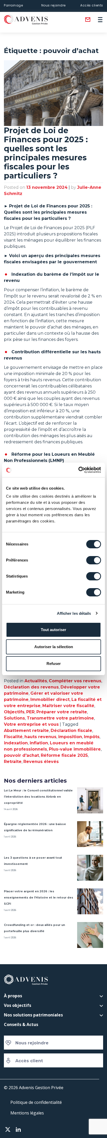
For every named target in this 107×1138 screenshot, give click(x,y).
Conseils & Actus (21, 1024)
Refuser (53, 663)
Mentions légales (27, 1113)
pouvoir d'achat (21, 755)
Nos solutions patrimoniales (33, 1015)
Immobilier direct (50, 699)
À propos (13, 996)
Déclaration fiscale (71, 730)
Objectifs (14, 711)
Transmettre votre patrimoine (60, 718)
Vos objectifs (17, 1005)
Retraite (13, 761)
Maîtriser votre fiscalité (68, 705)
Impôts (91, 736)
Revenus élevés (41, 761)
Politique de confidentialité (36, 1102)
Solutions (14, 718)
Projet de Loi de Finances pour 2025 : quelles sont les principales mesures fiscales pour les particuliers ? (46, 153)
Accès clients (91, 5)
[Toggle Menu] (102, 19)
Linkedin (18, 1129)
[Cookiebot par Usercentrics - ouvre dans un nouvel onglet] (78, 470)
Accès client (29, 1060)
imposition (70, 736)
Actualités (35, 680)
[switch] (93, 560)
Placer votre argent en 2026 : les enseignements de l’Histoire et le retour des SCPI (38, 897)
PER (30, 711)
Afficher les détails (74, 613)
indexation (16, 742)
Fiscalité (13, 736)
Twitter (7, 1129)
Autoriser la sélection (53, 647)
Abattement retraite (26, 730)
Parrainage (13, 5)
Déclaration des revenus (31, 687)
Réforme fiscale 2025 (64, 755)
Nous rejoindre (53, 5)
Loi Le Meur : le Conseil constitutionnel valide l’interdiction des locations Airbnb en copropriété (38, 797)
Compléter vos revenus (75, 680)
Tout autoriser (53, 629)
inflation (39, 742)
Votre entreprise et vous (31, 724)
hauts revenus (40, 736)
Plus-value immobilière (75, 749)
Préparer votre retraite (61, 711)
